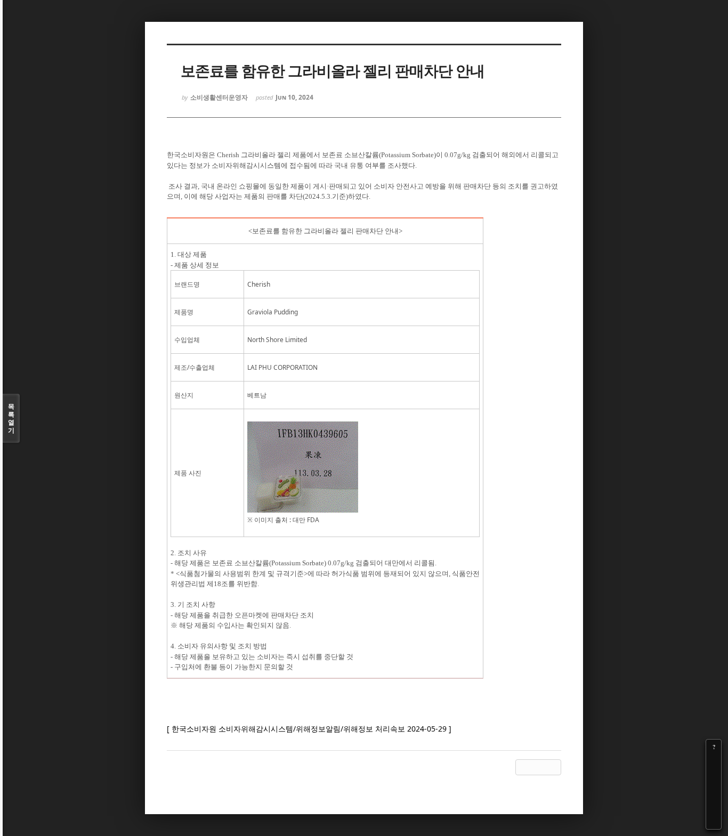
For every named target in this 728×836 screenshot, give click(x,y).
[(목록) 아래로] (713, 806)
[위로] (713, 791)
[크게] (713, 761)
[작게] (713, 776)
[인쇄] (713, 821)
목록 (11, 418)
